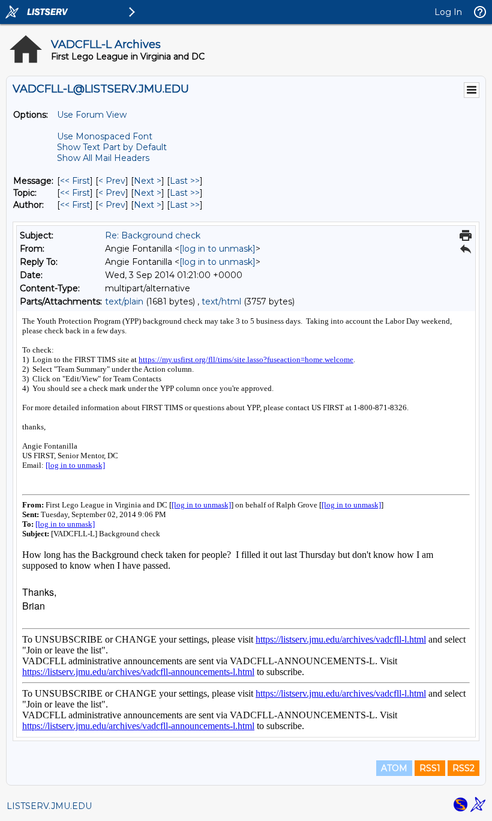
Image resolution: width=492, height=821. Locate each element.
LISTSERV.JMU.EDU (49, 806)
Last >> (185, 180)
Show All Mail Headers (103, 158)
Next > (147, 180)
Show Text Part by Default (112, 147)
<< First (75, 180)
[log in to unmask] (217, 248)
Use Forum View (92, 114)
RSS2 (463, 768)
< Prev (111, 180)
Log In (448, 12)
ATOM (394, 768)
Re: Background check (152, 235)
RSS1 (429, 768)
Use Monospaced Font (104, 136)
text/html (221, 301)
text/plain (124, 301)
